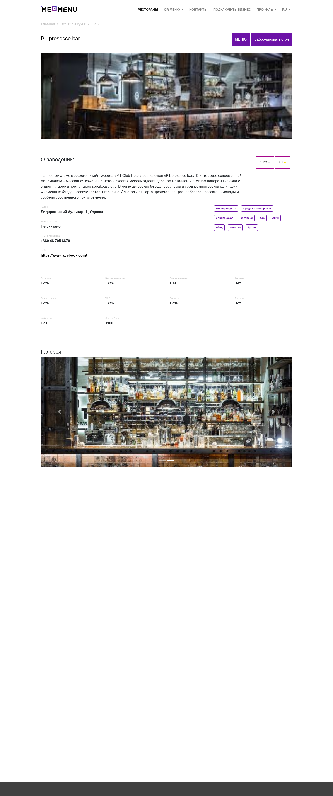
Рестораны (148, 9)
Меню (241, 39)
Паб (95, 24)
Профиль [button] (265, 9)
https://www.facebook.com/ (64, 255)
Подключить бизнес (232, 9)
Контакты (198, 9)
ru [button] (285, 9)
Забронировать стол (271, 39)
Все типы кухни (73, 24)
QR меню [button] (172, 9)
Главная (48, 24)
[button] (60, 412)
